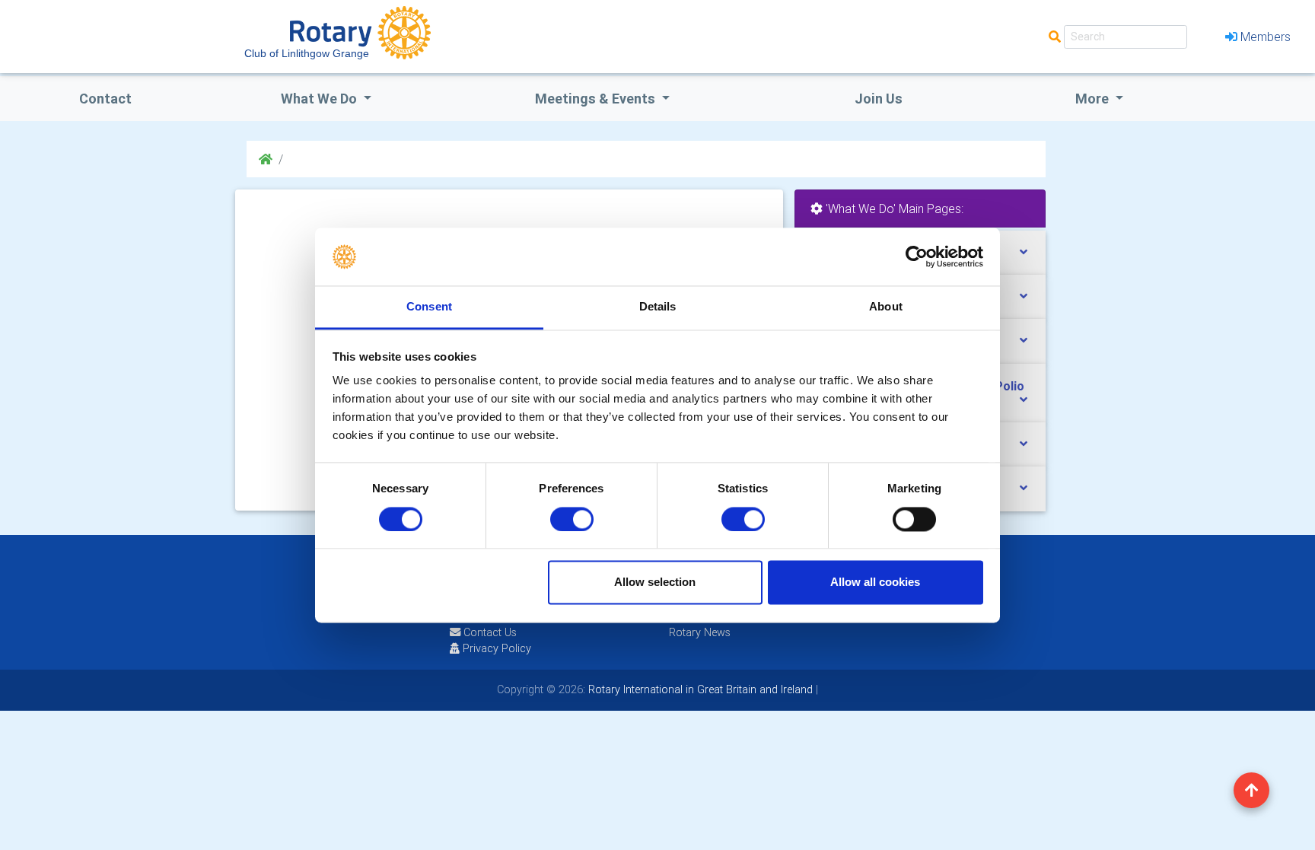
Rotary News (700, 632)
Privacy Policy (497, 648)
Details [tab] (658, 307)
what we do (320, 98)
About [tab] (886, 307)
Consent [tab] (429, 307)
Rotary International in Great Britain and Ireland (699, 689)
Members (1265, 36)
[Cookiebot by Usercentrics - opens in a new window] (916, 256)
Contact (105, 98)
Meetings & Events (596, 98)
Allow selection (655, 582)
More (1093, 98)
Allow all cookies (875, 582)
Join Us (879, 98)
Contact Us (488, 632)
